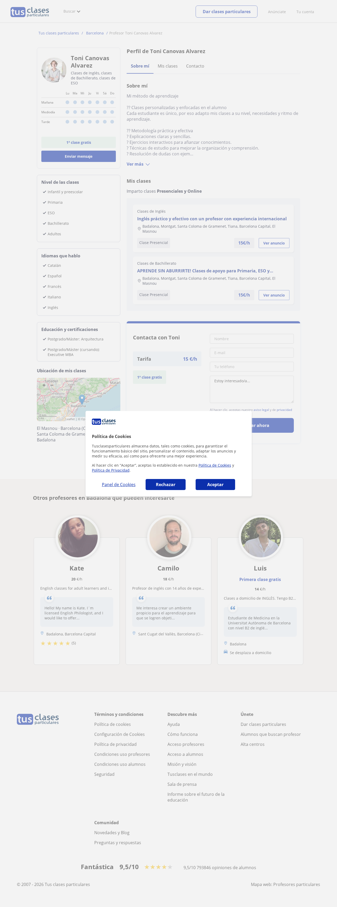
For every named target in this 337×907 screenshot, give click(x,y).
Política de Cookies (215, 465)
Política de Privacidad (111, 470)
